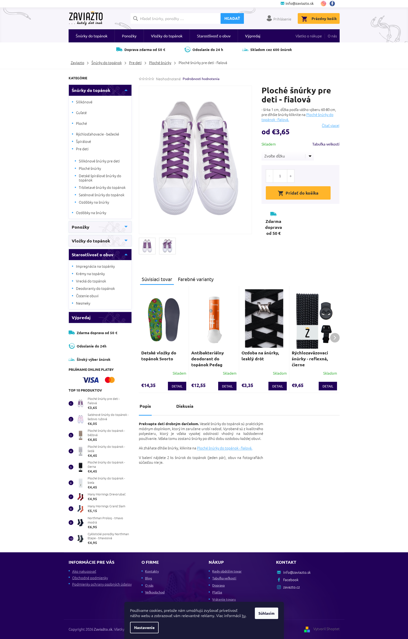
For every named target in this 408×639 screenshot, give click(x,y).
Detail (177, 386)
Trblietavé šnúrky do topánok (102, 187)
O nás (332, 35)
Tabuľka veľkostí (224, 578)
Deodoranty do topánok (95, 288)
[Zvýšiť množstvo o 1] (290, 176)
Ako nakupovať (84, 571)
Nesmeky (83, 303)
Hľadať (232, 18)
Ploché (81, 123)
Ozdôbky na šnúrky (94, 202)
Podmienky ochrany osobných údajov (102, 584)
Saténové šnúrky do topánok (101, 194)
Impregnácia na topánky (95, 266)
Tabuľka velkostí (325, 143)
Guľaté (81, 112)
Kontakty (152, 571)
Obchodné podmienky (90, 577)
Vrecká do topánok (91, 280)
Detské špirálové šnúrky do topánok (100, 177)
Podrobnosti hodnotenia (201, 78)
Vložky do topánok (91, 240)
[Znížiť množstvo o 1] (269, 176)
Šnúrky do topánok (91, 90)
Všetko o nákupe (309, 35)
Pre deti (82, 148)
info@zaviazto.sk (297, 572)
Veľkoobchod (155, 592)
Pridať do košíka (302, 193)
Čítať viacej (330, 125)
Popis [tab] (145, 406)
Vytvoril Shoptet (326, 628)
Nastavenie (144, 627)
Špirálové (83, 141)
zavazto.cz (323, 3)
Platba (217, 592)
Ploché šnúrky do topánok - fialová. (224, 447)
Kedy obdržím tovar (227, 571)
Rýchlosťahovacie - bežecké (97, 133)
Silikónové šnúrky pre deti (99, 160)
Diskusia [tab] (184, 406)
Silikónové (84, 101)
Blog (148, 578)
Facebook (334, 3)
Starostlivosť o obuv (92, 254)
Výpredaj (81, 317)
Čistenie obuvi (87, 295)
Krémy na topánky (90, 273)
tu (244, 615)
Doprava (218, 585)
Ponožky (80, 227)
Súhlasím (266, 613)
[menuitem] (92, 35)
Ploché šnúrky (90, 168)
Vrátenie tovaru (224, 599)
